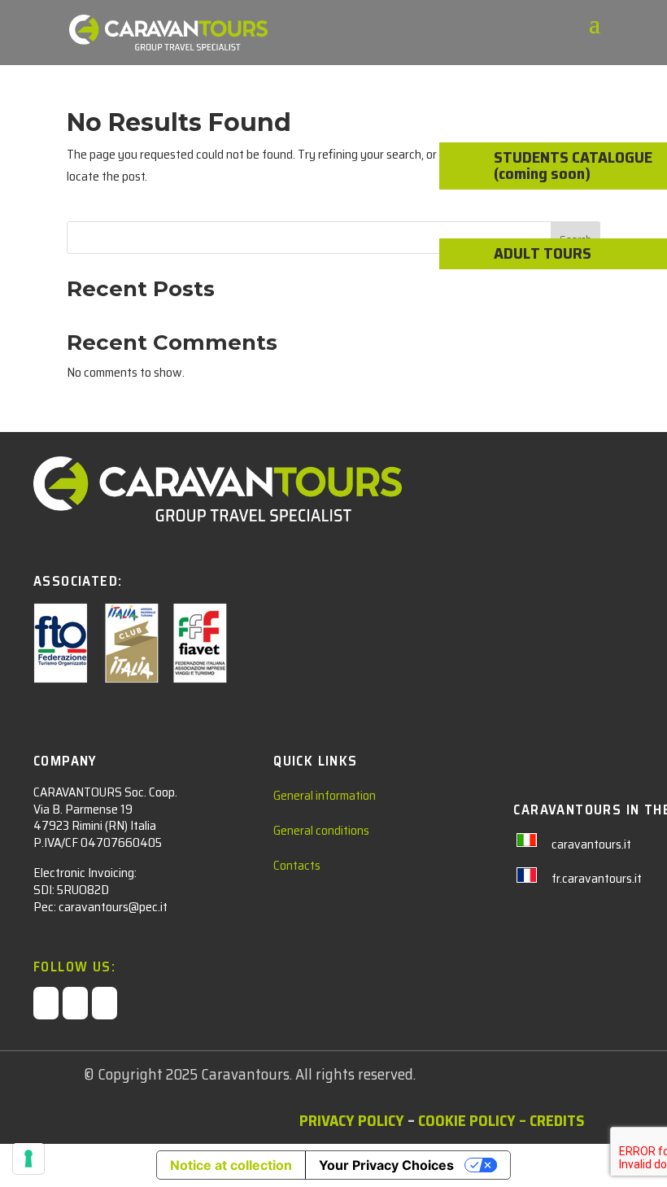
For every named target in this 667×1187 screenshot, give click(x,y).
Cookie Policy (467, 1120)
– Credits (551, 1120)
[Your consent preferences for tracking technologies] (28, 1158)
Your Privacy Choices (386, 1165)
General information (324, 795)
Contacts (296, 865)
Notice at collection (231, 1165)
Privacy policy (351, 1120)
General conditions (321, 830)
